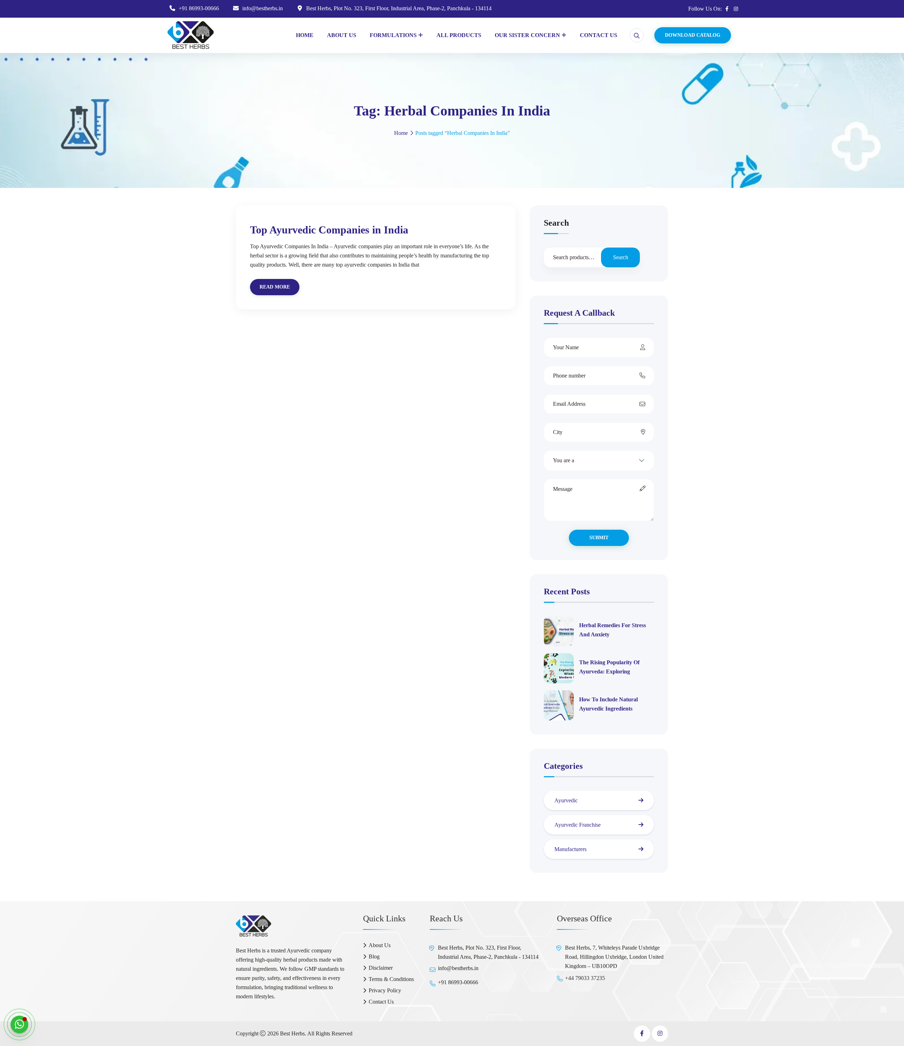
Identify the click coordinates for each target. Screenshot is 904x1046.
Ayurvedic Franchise (577, 825)
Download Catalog (692, 35)
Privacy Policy (385, 990)
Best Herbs (292, 1033)
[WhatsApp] (19, 1024)
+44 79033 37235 (585, 978)
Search (556, 223)
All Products (458, 35)
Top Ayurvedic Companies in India (329, 230)
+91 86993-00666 (199, 8)
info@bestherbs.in (262, 8)
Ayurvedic (566, 800)
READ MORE (275, 287)
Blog (374, 956)
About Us (341, 35)
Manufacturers (570, 849)
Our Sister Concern (527, 35)
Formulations (393, 35)
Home (305, 35)
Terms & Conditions (391, 979)
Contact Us (598, 35)
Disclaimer (381, 968)
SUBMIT (598, 537)
